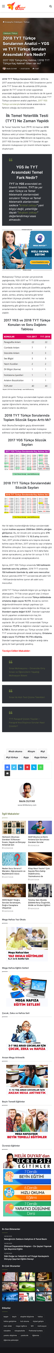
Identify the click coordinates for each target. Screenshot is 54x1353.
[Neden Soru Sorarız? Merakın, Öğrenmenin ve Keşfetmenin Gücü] (14, 859)
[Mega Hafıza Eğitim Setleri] (27, 991)
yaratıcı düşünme (10, 1335)
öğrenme (35, 1335)
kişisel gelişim (38, 1321)
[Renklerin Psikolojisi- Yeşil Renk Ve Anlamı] (27, 1286)
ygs (27, 757)
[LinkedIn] (20, 767)
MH (32, 1326)
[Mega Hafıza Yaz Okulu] (27, 944)
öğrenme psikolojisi (11, 1340)
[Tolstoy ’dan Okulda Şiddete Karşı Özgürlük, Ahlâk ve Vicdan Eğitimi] (40, 890)
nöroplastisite (20, 1331)
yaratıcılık (24, 1335)
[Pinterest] (27, 767)
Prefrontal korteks (36, 1331)
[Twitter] (14, 767)
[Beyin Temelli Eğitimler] (27, 1124)
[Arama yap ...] (50, 7)
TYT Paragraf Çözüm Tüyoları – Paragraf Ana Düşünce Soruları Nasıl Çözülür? (27, 722)
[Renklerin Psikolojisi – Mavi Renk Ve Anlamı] (10, 1296)
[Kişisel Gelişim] (16, 6)
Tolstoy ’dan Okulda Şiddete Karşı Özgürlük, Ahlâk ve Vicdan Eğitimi (39, 902)
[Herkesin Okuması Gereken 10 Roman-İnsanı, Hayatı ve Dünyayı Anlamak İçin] (14, 827)
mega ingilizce (21, 1326)
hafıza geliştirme (10, 1321)
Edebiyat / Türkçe (21, 22)
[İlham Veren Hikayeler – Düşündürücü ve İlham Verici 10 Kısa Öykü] (44, 1276)
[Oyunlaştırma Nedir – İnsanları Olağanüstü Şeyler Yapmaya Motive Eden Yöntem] (10, 1286)
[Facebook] (7, 767)
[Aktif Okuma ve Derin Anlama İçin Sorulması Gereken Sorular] (40, 827)
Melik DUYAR (11, 69)
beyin (14, 1317)
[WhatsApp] (40, 767)
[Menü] (3, 7)
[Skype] (34, 767)
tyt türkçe (12, 757)
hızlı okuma (16, 751)
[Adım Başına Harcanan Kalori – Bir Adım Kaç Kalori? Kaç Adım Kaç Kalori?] (27, 1276)
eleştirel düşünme (27, 1317)
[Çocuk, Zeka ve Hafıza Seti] (27, 1036)
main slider (8, 1326)
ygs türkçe (41, 757)
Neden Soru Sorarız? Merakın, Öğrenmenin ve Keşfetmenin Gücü (13, 871)
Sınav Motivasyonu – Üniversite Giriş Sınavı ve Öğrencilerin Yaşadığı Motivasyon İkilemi (27, 672)
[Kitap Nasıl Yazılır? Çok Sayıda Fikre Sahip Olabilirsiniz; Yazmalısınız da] (40, 859)
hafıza (40, 1317)
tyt (43, 751)
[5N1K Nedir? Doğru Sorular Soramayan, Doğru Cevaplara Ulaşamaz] (14, 890)
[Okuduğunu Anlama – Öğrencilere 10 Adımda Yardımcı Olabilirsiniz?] (44, 1286)
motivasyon (42, 1326)
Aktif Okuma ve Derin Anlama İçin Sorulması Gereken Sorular (38, 839)
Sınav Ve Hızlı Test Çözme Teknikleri (27, 697)
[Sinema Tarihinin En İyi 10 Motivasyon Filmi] (44, 1296)
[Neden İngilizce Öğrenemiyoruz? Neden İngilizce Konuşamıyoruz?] (27, 1296)
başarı (6, 1317)
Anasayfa (8, 22)
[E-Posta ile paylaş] (7, 773)
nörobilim (7, 1331)
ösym (32, 751)
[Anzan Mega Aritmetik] (27, 1080)
